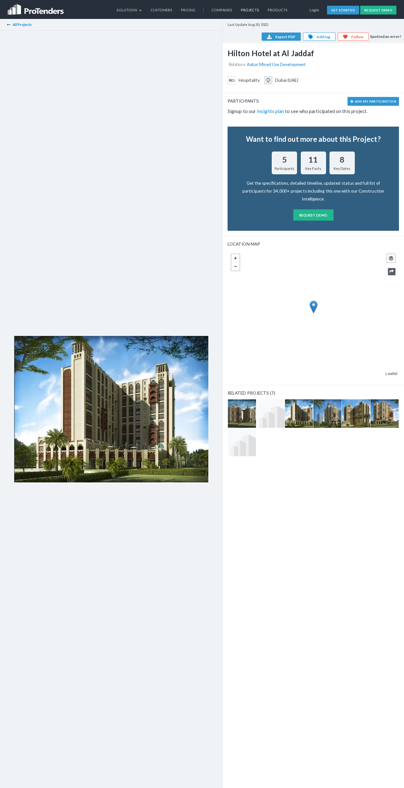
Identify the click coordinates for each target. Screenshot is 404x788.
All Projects (22, 24)
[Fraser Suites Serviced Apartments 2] (385, 413)
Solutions (127, 10)
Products (278, 10)
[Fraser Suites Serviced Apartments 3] (327, 413)
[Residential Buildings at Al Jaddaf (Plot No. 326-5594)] (242, 413)
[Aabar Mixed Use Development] (270, 413)
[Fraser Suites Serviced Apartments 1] (356, 413)
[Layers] (391, 258)
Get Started (343, 10)
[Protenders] (36, 7)
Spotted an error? (385, 36)
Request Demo (378, 10)
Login (314, 10)
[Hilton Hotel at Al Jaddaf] (299, 413)
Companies (221, 10)
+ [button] (235, 258)
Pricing (188, 10)
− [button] (235, 266)
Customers (162, 10)
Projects (250, 10)
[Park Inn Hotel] (242, 442)
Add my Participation (375, 101)
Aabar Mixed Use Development (276, 64)
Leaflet (391, 373)
